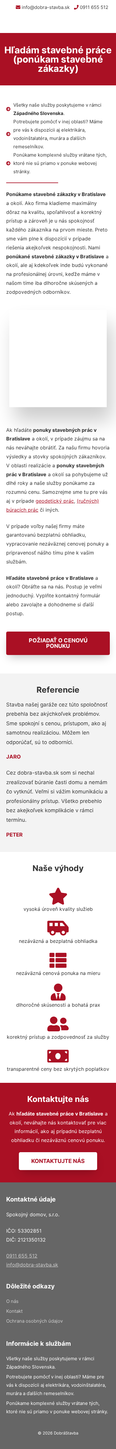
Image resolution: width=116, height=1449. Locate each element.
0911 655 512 (93, 7)
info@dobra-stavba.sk (45, 7)
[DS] (19, 23)
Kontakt (14, 1311)
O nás (12, 1301)
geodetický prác (55, 501)
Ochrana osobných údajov (34, 1321)
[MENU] (106, 23)
